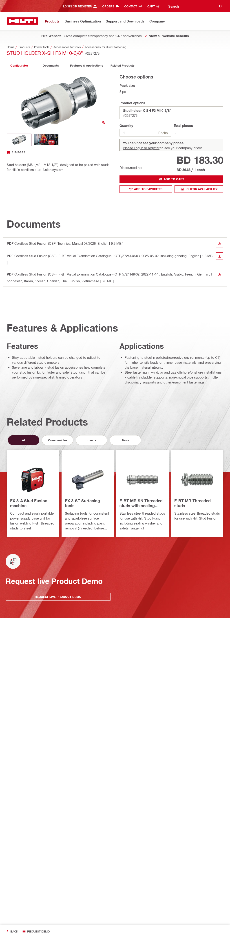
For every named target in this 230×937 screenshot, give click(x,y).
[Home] (22, 21)
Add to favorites (148, 189)
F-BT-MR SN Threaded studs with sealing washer (141, 503)
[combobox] (194, 6)
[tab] (19, 65)
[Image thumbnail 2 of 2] (46, 140)
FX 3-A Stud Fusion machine (28, 503)
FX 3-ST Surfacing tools (82, 503)
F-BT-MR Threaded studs (192, 503)
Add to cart (174, 179)
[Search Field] (220, 6)
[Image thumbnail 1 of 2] (19, 140)
